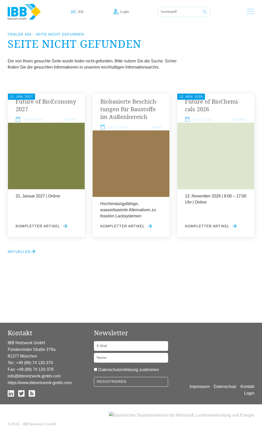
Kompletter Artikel (38, 226)
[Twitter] (21, 393)
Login (249, 393)
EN (81, 12)
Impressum (200, 386)
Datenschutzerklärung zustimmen (128, 369)
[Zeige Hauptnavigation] (250, 12)
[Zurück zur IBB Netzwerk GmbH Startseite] (24, 11)
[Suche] (205, 12)
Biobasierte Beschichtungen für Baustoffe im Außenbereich (129, 108)
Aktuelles (19, 252)
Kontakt (247, 386)
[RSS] (32, 393)
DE (73, 12)
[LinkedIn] (11, 393)
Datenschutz (225, 386)
